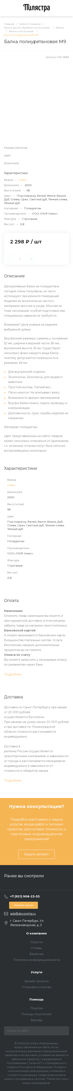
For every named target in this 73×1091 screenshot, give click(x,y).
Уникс (23, 179)
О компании (36, 933)
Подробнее (12, 674)
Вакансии (36, 954)
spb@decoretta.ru (23, 914)
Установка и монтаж (36, 987)
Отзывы (36, 948)
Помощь (36, 999)
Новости (36, 942)
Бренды (36, 1020)
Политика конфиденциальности (36, 960)
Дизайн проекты (37, 981)
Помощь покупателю (36, 1014)
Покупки (36, 1008)
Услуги (36, 972)
